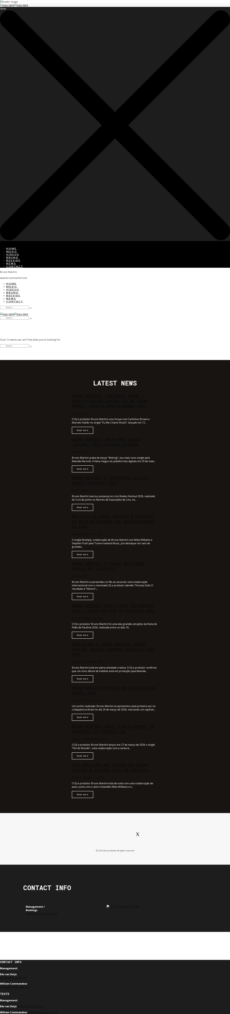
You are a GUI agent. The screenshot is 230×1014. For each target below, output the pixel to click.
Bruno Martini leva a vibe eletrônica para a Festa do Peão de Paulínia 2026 (113, 608)
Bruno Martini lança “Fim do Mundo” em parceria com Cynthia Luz (113, 729)
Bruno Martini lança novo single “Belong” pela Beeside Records (106, 442)
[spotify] (77, 836)
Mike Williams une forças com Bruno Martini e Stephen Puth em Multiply (110, 768)
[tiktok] (123, 836)
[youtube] (107, 836)
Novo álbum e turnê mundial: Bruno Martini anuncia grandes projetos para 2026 (113, 649)
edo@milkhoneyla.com (13, 977)
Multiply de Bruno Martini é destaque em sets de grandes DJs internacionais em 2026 (113, 521)
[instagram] (92, 836)
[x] (138, 836)
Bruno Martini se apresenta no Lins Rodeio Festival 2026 (110, 480)
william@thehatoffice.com (15, 987)
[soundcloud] (153, 836)
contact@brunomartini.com (42, 913)
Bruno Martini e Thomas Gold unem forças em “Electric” (107, 566)
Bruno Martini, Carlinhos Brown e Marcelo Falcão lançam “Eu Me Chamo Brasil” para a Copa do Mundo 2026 (110, 400)
